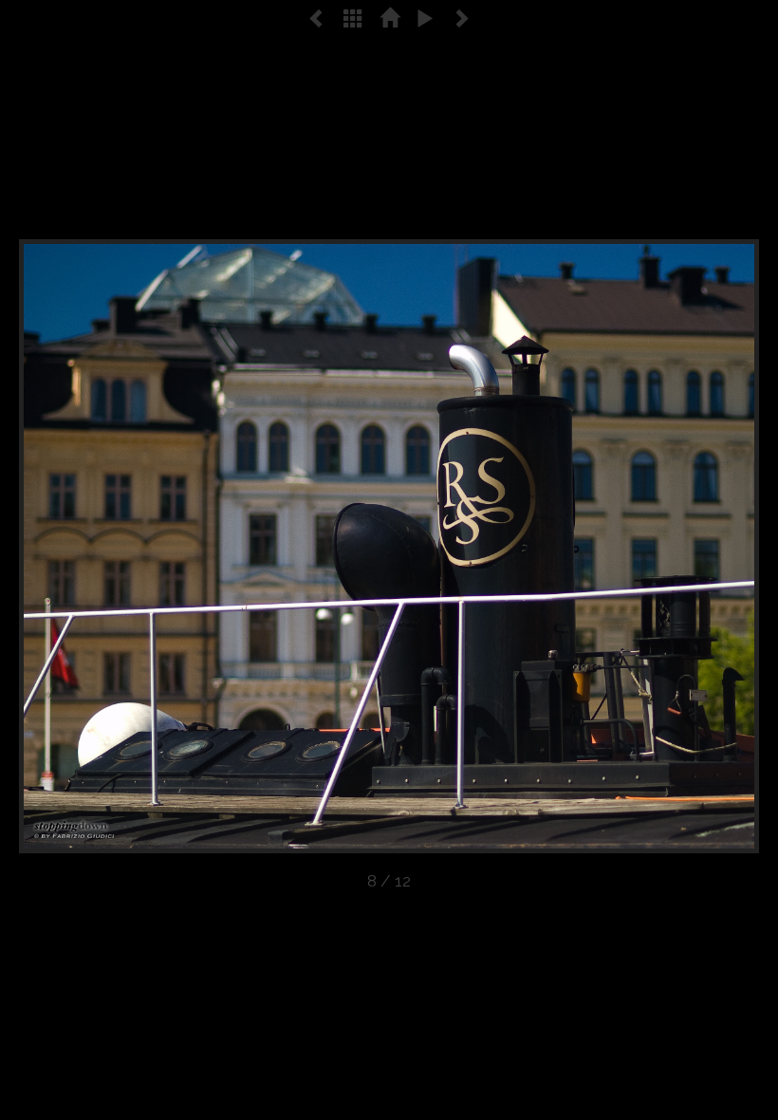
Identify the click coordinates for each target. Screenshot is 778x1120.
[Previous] (167, 546)
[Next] (611, 546)
